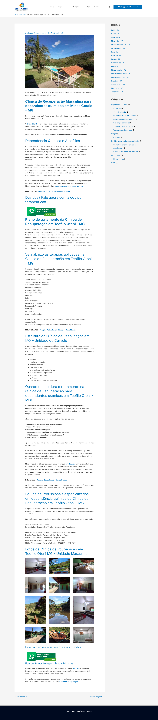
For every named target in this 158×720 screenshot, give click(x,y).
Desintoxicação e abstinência (124, 115)
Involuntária (70, 464)
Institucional (115, 155)
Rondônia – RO (116, 81)
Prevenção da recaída (121, 123)
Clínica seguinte (97, 697)
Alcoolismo (117, 108)
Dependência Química (119, 105)
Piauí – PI (114, 66)
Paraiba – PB (116, 55)
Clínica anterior (21, 697)
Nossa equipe (118, 159)
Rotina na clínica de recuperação (125, 152)
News (113, 163)
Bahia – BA (115, 30)
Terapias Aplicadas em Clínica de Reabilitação (58, 330)
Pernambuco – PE (118, 63)
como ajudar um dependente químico (68, 186)
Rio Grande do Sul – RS (120, 77)
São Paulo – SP (117, 88)
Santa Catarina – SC (118, 84)
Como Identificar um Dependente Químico (54, 191)
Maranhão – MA (117, 41)
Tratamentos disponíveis (122, 130)
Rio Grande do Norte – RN (121, 74)
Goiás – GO (115, 37)
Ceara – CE (115, 34)
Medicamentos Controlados (123, 119)
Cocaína (116, 137)
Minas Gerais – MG (118, 48)
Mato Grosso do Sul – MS (120, 45)
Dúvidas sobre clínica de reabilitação (125, 141)
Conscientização (119, 112)
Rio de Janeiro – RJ (118, 70)
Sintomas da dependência (123, 126)
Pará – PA (114, 52)
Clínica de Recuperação (68, 682)
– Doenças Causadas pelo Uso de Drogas (51, 480)
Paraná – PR (115, 59)
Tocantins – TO (117, 92)
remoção (75, 668)
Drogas (114, 134)
